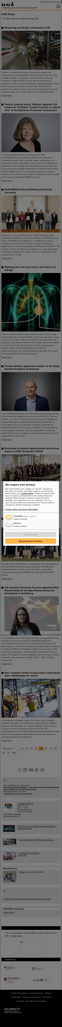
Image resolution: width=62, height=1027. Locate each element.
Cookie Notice (27, 493)
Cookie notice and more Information (21, 509)
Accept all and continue (30, 541)
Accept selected (30, 534)
